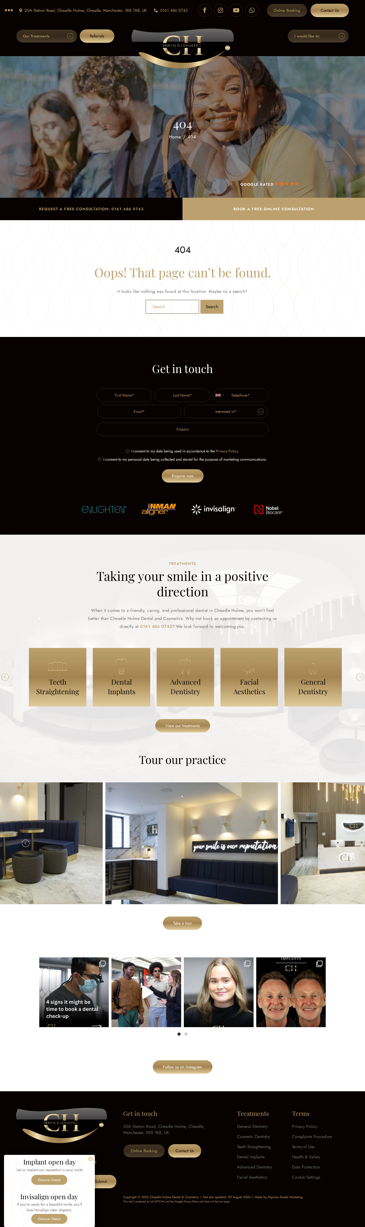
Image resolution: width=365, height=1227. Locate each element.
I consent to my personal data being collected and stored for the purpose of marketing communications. (185, 459)
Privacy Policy (227, 451)
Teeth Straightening (254, 1147)
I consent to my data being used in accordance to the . (185, 451)
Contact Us (330, 10)
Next (360, 677)
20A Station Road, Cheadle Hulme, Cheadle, (86, 10)
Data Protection (306, 1167)
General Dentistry (252, 1126)
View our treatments (182, 726)
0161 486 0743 (174, 10)
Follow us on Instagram (182, 1067)
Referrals (97, 36)
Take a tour (182, 923)
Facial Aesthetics (252, 1177)
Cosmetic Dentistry (253, 1136)
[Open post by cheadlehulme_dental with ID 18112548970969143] (291, 992)
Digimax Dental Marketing (285, 1197)
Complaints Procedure (312, 1136)
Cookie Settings (306, 1177)
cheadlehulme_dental (73, 963)
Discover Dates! (49, 1179)
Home (175, 136)
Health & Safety (306, 1157)
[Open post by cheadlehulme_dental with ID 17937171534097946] (219, 992)
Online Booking (287, 10)
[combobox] (219, 395)
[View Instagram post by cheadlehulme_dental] (103, 1020)
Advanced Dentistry (254, 1167)
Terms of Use (303, 1147)
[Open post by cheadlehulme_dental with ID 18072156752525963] (146, 992)
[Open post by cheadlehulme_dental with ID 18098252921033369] (74, 992)
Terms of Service (213, 1201)
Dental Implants (251, 1157)
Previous (5, 677)
